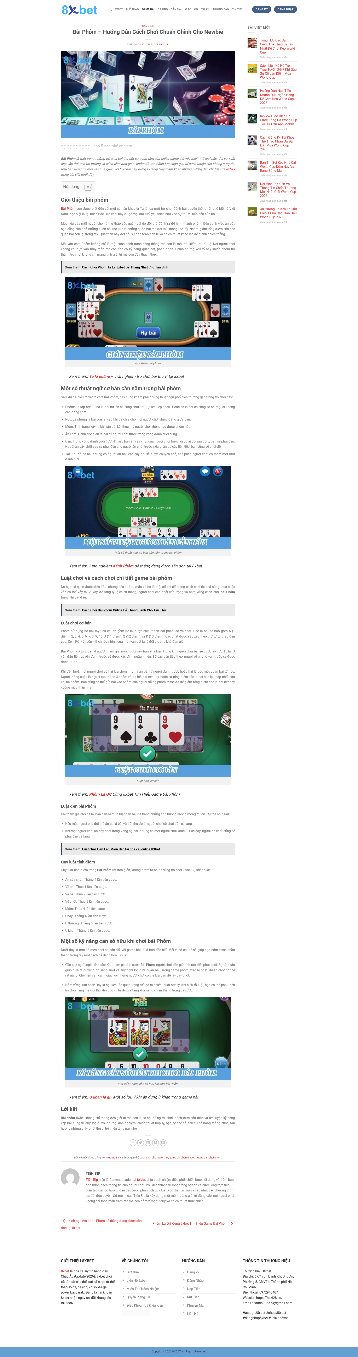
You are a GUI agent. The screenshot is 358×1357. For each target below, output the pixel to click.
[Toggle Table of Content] (86, 187)
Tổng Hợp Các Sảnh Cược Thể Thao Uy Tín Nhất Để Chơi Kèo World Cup (277, 46)
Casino (163, 9)
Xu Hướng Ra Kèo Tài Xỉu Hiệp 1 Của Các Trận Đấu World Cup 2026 (278, 213)
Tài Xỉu (205, 9)
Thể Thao (132, 9)
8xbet (119, 9)
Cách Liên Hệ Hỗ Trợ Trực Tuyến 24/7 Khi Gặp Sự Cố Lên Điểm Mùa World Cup (278, 72)
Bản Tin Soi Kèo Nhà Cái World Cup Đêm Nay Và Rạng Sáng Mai (278, 166)
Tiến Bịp (164, 44)
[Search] (110, 9)
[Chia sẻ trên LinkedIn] (163, 1142)
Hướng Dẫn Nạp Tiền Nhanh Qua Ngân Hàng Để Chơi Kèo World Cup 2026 (277, 97)
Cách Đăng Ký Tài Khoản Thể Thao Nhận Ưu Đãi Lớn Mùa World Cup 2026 (278, 143)
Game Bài (148, 9)
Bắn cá (176, 9)
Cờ (196, 9)
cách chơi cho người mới (154, 1157)
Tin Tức (237, 9)
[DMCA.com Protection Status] (136, 1313)
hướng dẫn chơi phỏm (208, 1157)
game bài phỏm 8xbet (182, 1157)
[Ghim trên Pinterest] (155, 1142)
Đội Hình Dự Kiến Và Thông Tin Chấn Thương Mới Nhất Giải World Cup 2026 (278, 190)
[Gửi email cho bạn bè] (148, 1142)
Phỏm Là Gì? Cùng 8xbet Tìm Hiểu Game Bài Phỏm (190, 1223)
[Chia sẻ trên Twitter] (140, 1142)
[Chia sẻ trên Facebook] (133, 1142)
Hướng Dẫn (221, 9)
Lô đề (187, 9)
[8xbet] (81, 9)
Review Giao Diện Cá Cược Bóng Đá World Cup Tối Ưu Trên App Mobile (278, 120)
